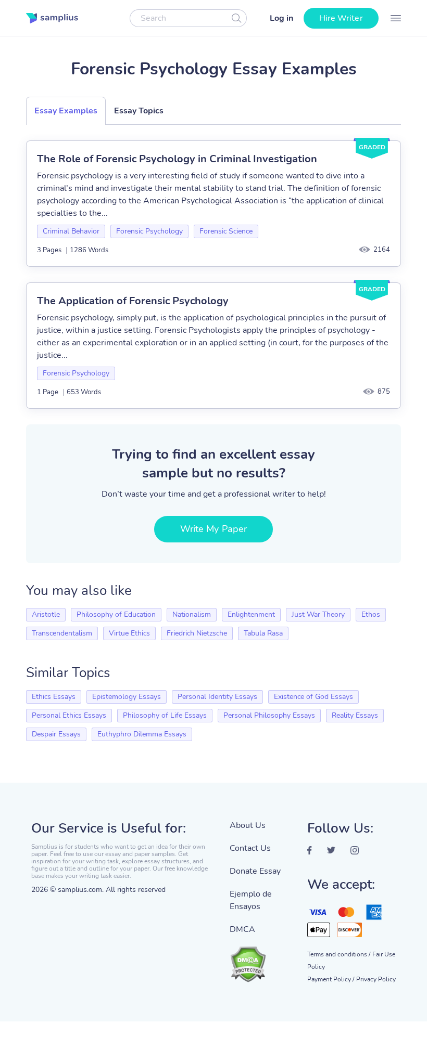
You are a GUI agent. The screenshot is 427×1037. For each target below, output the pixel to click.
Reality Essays (355, 715)
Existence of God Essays (313, 697)
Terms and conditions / (338, 954)
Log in (281, 18)
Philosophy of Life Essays (165, 715)
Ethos (370, 614)
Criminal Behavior (71, 231)
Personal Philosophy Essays (269, 715)
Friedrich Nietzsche (197, 633)
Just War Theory (318, 614)
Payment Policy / (330, 979)
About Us (248, 825)
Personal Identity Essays (217, 697)
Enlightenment (251, 614)
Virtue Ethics (129, 633)
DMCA (242, 929)
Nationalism (191, 614)
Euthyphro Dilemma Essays (141, 734)
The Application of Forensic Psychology (133, 301)
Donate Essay (255, 871)
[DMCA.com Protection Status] (261, 959)
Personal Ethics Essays (69, 715)
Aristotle (46, 614)
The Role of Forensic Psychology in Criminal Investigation (177, 159)
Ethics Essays (54, 697)
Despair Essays (56, 734)
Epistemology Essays (126, 697)
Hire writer (341, 18)
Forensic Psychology (149, 231)
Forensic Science (226, 231)
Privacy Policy (376, 979)
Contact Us (250, 848)
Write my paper (213, 529)
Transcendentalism (62, 633)
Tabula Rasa (263, 633)
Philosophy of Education (116, 614)
